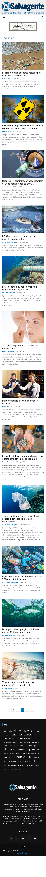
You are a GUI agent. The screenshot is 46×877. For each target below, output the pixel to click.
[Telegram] (23, 838)
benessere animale (10, 739)
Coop (21, 742)
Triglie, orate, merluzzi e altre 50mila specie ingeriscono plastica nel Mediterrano (21, 519)
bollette (21, 738)
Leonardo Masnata (8, 292)
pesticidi (19, 757)
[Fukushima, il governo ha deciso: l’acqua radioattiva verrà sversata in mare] (23, 109)
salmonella (26, 761)
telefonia (35, 765)
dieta (37, 742)
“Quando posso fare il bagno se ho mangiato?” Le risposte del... (19, 683)
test (5, 769)
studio (28, 765)
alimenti (36, 731)
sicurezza (7, 765)
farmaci (23, 746)
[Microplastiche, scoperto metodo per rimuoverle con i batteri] (23, 56)
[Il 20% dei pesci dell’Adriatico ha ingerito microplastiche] (23, 219)
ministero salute (14, 753)
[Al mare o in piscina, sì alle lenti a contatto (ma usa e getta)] (23, 327)
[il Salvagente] (23, 7)
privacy (6, 761)
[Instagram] (17, 838)
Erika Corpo (6, 78)
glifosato (9, 749)
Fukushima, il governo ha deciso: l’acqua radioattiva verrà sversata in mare (23, 127)
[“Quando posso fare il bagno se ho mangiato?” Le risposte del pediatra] (23, 666)
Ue (13, 769)
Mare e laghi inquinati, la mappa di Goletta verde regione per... (20, 288)
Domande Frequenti (23, 853)
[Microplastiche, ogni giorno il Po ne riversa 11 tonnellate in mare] (23, 613)
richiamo (12, 761)
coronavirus (29, 742)
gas (35, 746)
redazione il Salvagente (10, 242)
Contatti (23, 847)
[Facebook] (11, 838)
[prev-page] (13, 710)
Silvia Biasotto (7, 688)
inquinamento (33, 749)
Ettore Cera (5, 406)
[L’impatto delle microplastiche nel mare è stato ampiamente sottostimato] (23, 439)
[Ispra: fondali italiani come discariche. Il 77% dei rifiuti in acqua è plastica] (23, 560)
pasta (10, 757)
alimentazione (22, 730)
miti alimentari (25, 753)
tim (9, 769)
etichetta (16, 746)
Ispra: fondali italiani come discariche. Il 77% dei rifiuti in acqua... (23, 578)
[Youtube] (35, 838)
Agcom (6, 731)
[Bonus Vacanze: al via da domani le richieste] (23, 384)
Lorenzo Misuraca (8, 131)
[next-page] (32, 710)
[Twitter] (29, 838)
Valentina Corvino (8, 351)
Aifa (10, 731)
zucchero (18, 769)
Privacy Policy (25, 851)
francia (29, 745)
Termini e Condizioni (36, 851)
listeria (6, 753)
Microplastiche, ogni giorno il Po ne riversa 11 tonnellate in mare (20, 631)
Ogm (5, 757)
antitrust (17, 734)
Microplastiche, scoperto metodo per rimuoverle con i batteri (21, 74)
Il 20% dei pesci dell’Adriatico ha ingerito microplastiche (19, 237)
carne (28, 738)
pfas (30, 757)
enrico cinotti (6, 187)
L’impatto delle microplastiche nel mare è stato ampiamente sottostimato (22, 457)
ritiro (19, 761)
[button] (3, 18)
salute (35, 761)
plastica (36, 757)
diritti (5, 746)
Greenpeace (21, 750)
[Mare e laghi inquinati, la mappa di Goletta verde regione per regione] (23, 270)
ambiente (7, 735)
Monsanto (35, 753)
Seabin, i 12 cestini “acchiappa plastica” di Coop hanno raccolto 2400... (22, 182)
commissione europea (10, 742)
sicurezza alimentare (17, 765)
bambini (28, 734)
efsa (10, 745)
